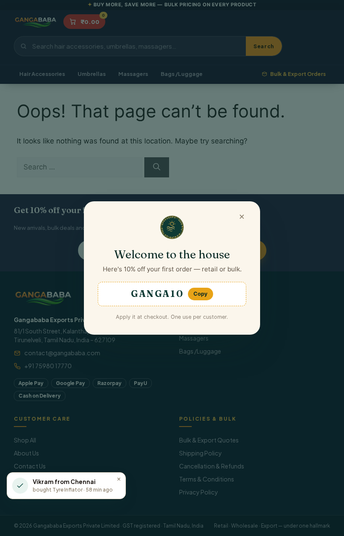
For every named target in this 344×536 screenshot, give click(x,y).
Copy (200, 294)
